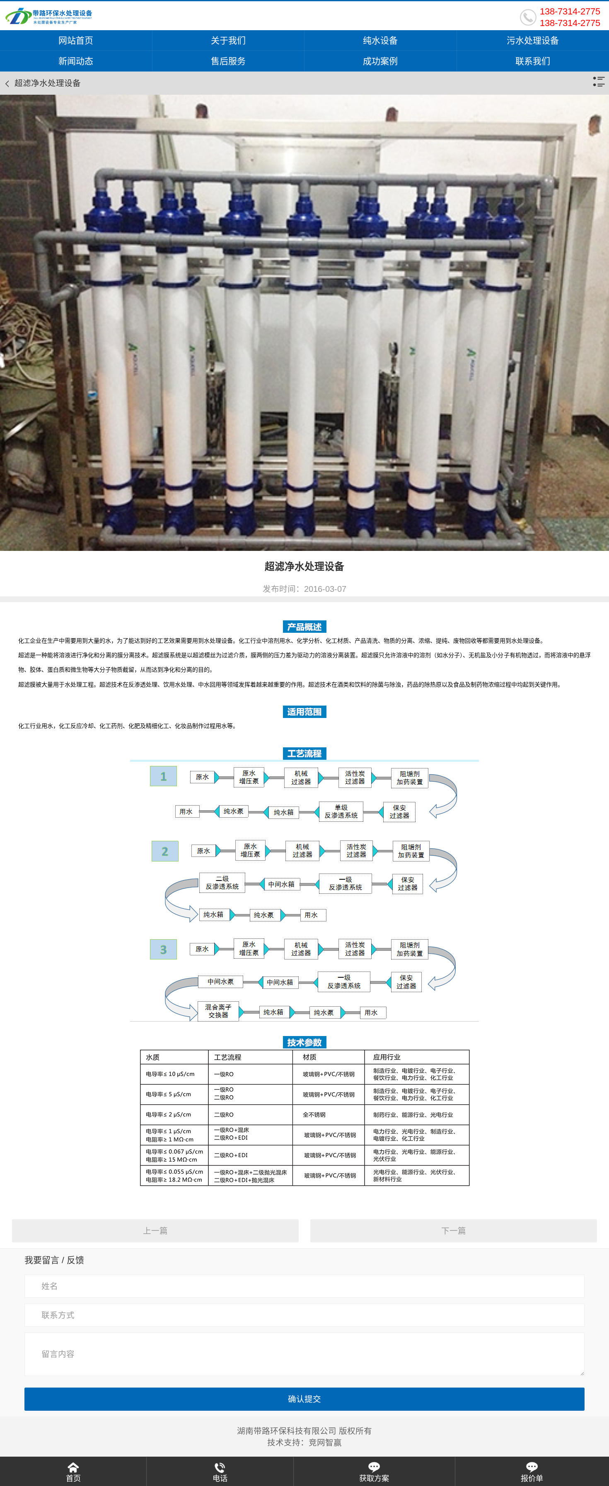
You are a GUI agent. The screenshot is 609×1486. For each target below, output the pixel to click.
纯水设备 (380, 40)
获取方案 (374, 1478)
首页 (73, 1478)
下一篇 (453, 1230)
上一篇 (155, 1230)
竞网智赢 (325, 1442)
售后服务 (228, 61)
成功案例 (380, 61)
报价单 (532, 1478)
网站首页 (75, 40)
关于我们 (228, 40)
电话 (220, 1478)
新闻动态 (75, 61)
